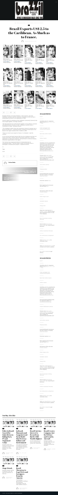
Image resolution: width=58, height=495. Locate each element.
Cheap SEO (43, 205)
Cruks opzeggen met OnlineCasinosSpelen (45, 128)
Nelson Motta (28, 41)
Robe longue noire (44, 196)
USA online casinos (44, 164)
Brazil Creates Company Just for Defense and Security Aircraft (49, 435)
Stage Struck (7, 468)
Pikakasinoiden (43, 169)
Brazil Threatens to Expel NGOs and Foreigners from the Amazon (22, 473)
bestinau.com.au (46, 240)
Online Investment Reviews (46, 230)
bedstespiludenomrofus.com (46, 150)
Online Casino (43, 138)
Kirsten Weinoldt (9, 477)
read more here (43, 176)
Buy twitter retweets (44, 251)
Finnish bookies (43, 192)
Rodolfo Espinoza (36, 447)
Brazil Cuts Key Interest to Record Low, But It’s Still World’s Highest (36, 435)
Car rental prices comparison (47, 235)
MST (20, 452)
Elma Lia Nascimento (23, 488)
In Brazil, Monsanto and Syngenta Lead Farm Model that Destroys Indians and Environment (21, 437)
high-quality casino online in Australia (46, 156)
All (28, 25)
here (50, 180)
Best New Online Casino (45, 133)
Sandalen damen (44, 201)
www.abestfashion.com (47, 245)
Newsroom (8, 452)
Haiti (3, 151)
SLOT (41, 116)
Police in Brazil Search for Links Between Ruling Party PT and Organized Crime (8, 437)
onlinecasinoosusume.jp (45, 302)
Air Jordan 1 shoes (46, 211)
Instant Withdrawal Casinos (46, 306)
